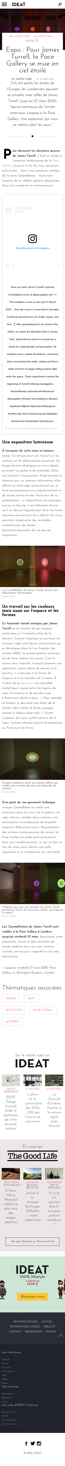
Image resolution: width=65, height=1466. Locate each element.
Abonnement (33, 1332)
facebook (26, 1444)
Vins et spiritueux (54, 1186)
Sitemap (51, 1332)
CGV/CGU (46, 1322)
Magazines (7, 1398)
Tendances (11, 1092)
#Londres (12, 1021)
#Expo (32, 998)
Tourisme (6, 1367)
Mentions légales (25, 1322)
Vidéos (5, 1379)
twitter (32, 1443)
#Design (11, 998)
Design (5, 1363)
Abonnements (8, 1394)
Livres (4, 1401)
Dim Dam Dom (9, 1424)
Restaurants (12, 1185)
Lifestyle (6, 1359)
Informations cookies (25, 1327)
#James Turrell (43, 1010)
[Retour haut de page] (60, 1335)
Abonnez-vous (33, 1296)
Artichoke (29, 428)
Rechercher (60, 4)
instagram (39, 1444)
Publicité (49, 1327)
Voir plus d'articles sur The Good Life (32, 1241)
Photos (5, 1383)
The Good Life (8, 1412)
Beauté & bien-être (32, 1186)
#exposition (14, 1010)
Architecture (43, 36)
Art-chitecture (19, 36)
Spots (4, 1375)
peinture (26, 683)
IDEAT (5, 1416)
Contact (15, 1332)
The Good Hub (9, 1420)
